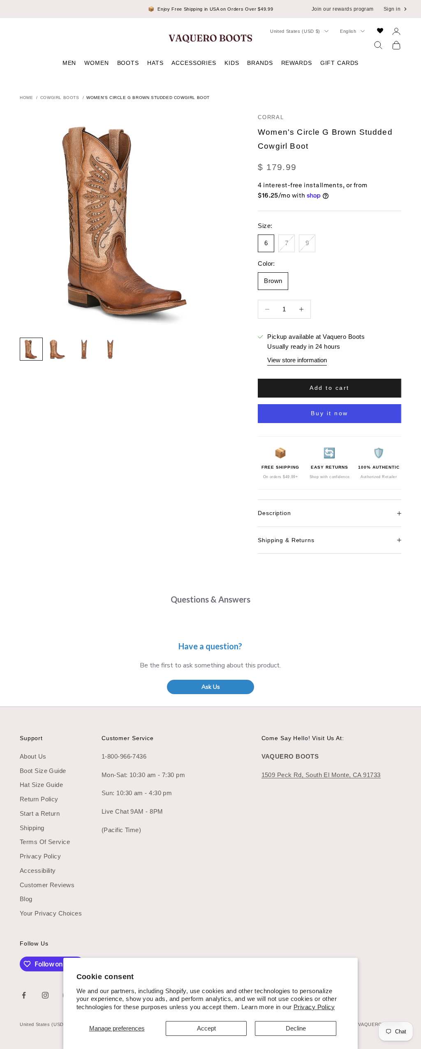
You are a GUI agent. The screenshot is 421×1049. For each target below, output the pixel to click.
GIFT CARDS (339, 63)
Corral (271, 117)
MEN (69, 63)
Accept (206, 1028)
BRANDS (260, 63)
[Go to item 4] (110, 349)
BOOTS (128, 63)
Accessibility (38, 870)
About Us (33, 756)
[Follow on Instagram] (45, 995)
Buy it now (329, 413)
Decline (296, 1028)
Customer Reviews (47, 884)
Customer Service (128, 738)
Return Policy (39, 799)
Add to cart (329, 387)
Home (26, 98)
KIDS (231, 63)
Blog (26, 898)
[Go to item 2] (57, 349)
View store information (297, 360)
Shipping (32, 827)
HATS (155, 63)
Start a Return (40, 813)
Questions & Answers (210, 599)
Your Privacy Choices (51, 913)
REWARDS (296, 63)
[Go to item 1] (31, 349)
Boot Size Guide (43, 770)
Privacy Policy (314, 1006)
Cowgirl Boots (59, 98)
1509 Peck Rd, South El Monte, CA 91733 (321, 774)
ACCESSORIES (193, 63)
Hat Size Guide (41, 784)
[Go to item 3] (83, 349)
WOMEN (96, 63)
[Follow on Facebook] (24, 995)
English (348, 31)
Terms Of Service (45, 841)
